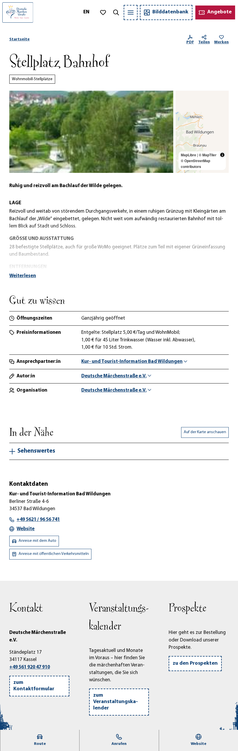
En (86, 12)
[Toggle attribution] (222, 154)
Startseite (19, 39)
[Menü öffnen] (131, 12)
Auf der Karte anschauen (205, 432)
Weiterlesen (22, 275)
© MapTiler (208, 154)
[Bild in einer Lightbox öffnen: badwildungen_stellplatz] (91, 132)
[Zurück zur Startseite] (17, 12)
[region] (202, 132)
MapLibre (188, 154)
